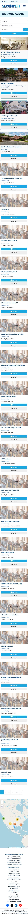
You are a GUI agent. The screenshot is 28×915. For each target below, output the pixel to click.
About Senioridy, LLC (14, 884)
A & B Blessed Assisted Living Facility (12, 334)
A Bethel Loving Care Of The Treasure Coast (9, 740)
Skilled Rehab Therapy (14, 875)
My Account (14, 1)
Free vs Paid (14, 882)
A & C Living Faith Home (8, 396)
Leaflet (9, 847)
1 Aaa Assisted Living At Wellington (11, 178)
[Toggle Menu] (24, 6)
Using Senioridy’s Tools (14, 897)
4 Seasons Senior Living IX (9, 240)
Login (5, 1)
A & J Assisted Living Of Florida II (11, 427)
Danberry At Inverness (7, 83)
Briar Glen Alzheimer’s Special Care (11, 147)
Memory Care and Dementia (14, 858)
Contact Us (14, 892)
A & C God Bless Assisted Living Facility (13, 365)
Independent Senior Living (14, 862)
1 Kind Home (5, 209)
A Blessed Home (6, 772)
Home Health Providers (14, 873)
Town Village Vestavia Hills (9, 115)
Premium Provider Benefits (14, 880)
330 (17, 792)
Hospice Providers (14, 871)
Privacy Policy (14, 888)
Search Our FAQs (14, 895)
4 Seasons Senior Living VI (9, 271)
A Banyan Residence (7, 646)
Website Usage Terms (14, 886)
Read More (14, 64)
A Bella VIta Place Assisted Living (11, 708)
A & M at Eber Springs (7, 552)
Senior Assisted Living (14, 856)
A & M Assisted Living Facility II (10, 521)
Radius (14, 33)
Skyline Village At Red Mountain (10, 52)
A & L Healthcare (6, 459)
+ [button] (1, 801)
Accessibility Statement (14, 911)
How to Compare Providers (14, 901)
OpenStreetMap (20, 847)
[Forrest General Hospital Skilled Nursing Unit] (25, 817)
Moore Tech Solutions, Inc (22, 913)
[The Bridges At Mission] (14, 826)
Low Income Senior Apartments (14, 864)
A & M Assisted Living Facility (10, 490)
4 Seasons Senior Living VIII (9, 303)
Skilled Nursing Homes (14, 860)
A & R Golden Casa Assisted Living (11, 583)
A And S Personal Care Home (9, 615)
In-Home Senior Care (14, 869)
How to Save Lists (14, 899)
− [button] (1, 803)
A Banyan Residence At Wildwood (11, 677)
